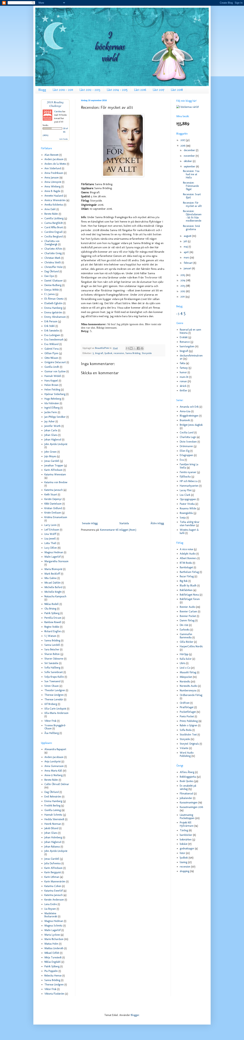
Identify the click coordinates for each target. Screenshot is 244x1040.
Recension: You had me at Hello (191, 174)
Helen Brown (51, 385)
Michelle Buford (53, 587)
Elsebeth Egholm (53, 303)
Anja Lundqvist (52, 761)
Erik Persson (50, 321)
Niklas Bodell (51, 604)
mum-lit (184, 377)
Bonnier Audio (187, 607)
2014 (183, 280)
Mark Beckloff (52, 573)
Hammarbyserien (189, 485)
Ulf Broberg (50, 704)
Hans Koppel (51, 380)
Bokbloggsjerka (188, 776)
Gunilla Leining (52, 810)
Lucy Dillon (50, 547)
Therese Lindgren (54, 695)
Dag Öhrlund (51, 271)
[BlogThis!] (131, 348)
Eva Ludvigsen (52, 335)
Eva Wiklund (51, 344)
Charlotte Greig (53, 253)
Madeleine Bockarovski (50, 915)
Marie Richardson (53, 939)
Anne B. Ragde (52, 191)
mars (187, 257)
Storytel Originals (189, 743)
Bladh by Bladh (188, 585)
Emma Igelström (53, 312)
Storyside (147, 353)
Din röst (184, 625)
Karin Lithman (51, 877)
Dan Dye (49, 276)
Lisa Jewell (50, 538)
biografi (99, 353)
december (190, 150)
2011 (183, 296)
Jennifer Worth (52, 426)
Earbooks (184, 629)
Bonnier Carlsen (188, 611)
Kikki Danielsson (53, 503)
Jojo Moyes (50, 456)
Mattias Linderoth (53, 948)
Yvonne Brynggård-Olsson (55, 727)
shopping (184, 871)
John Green (50, 451)
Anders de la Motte (55, 163)
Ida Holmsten (51, 403)
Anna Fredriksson (53, 173)
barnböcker (186, 835)
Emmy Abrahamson (55, 316)
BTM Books (186, 562)
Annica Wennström (55, 200)
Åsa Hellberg (51, 733)
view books (63, 139)
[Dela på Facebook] (138, 348)
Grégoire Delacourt (55, 362)
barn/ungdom (187, 346)
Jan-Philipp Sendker (55, 416)
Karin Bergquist (52, 872)
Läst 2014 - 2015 (117, 90)
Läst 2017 (158, 90)
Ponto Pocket (187, 716)
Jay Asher (49, 421)
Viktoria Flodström (54, 993)
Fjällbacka (185, 476)
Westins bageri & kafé (189, 531)
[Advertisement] (123, 489)
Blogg (42, 90)
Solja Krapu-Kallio (54, 676)
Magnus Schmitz (53, 925)
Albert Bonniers (188, 558)
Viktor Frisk (50, 720)
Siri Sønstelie (51, 663)
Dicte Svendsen (188, 441)
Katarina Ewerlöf (53, 890)
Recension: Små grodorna (191, 227)
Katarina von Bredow (55, 482)
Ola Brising (50, 608)
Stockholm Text (188, 734)
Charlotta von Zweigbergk (51, 242)
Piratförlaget (186, 707)
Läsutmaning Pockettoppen (187, 816)
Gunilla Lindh (51, 366)
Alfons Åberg (187, 772)
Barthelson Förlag (189, 572)
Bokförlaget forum (190, 599)
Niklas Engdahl (52, 961)
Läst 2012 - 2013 (89, 90)
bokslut (183, 844)
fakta (182, 363)
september (190, 166)
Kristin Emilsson (52, 512)
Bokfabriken (186, 590)
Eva (182, 459)
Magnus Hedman (53, 552)
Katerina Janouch (53, 490)
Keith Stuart (50, 494)
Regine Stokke (51, 626)
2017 (183, 140)
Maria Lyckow (52, 934)
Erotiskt (184, 337)
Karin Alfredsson (53, 470)
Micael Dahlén (52, 582)
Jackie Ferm (50, 412)
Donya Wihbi (51, 289)
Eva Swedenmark (53, 339)
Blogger (135, 1015)
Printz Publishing (189, 721)
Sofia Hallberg (52, 667)
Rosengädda (186, 513)
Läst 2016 (140, 90)
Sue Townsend (52, 681)
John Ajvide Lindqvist (55, 444)
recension (119, 353)
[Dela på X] (135, 348)
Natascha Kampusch (55, 596)
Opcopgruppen (188, 499)
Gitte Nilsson (51, 358)
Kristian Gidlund (53, 508)
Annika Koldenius (53, 204)
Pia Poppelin (51, 971)
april (186, 252)
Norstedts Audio (188, 686)
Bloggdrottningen (189, 415)
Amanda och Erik (189, 406)
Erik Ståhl (49, 326)
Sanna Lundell (52, 645)
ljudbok (108, 353)
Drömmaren (186, 446)
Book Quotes (186, 781)
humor (183, 372)
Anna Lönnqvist (52, 182)
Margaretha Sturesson (56, 561)
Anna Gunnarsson (54, 766)
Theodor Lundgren (54, 690)
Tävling (184, 830)
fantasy (184, 367)
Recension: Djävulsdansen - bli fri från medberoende (192, 216)
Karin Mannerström (54, 881)
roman (183, 381)
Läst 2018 (177, 90)
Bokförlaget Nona (189, 594)
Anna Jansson (51, 177)
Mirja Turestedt (53, 957)
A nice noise (186, 549)
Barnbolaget (186, 567)
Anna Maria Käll (53, 770)
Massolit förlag (188, 672)
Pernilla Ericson (52, 617)
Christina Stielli (52, 262)
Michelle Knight (53, 591)
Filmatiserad (186, 793)
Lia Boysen (50, 908)
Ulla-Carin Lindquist (55, 708)
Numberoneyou (188, 690)
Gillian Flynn (51, 353)
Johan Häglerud (52, 439)
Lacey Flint (186, 490)
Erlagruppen (186, 455)
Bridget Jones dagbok (191, 424)
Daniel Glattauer (53, 280)
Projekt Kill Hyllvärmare (186, 824)
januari (188, 268)
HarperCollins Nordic (191, 646)
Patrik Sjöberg (51, 613)
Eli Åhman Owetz (54, 298)
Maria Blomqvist (53, 569)
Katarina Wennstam (55, 474)
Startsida (124, 523)
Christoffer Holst (53, 267)
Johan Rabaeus (52, 846)
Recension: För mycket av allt (192, 204)
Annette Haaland (53, 195)
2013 (183, 285)
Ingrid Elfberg (51, 407)
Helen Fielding (52, 389)
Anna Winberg (52, 186)
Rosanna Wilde (188, 508)
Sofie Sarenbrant (53, 672)
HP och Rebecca (188, 481)
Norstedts (185, 681)
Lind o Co (185, 667)
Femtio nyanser (188, 472)
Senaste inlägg (90, 523)
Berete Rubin (51, 213)
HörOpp (184, 654)
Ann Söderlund (52, 168)
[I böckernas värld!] (187, 107)
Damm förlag (187, 620)
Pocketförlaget (188, 711)
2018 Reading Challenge (55, 104)
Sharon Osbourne (53, 658)
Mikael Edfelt (51, 953)
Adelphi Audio (188, 553)
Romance (185, 341)
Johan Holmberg (53, 837)
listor (182, 853)
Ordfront (184, 703)
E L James (49, 294)
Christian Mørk (52, 258)
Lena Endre (50, 904)
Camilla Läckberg (53, 218)
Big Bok (184, 581)
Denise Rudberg (52, 285)
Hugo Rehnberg (52, 398)
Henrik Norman (52, 824)
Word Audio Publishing (186, 754)
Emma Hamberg (53, 308)
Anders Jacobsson (53, 159)
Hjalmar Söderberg (54, 394)
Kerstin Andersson (54, 899)
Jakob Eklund (51, 828)
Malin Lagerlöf (52, 556)
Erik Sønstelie (51, 330)
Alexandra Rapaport (55, 749)
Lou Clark (185, 495)
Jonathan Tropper (53, 465)
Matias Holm (51, 943)
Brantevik (185, 420)
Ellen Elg (184, 450)
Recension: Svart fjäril (192, 196)
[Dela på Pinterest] (142, 348)
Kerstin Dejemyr (53, 499)
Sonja (183, 517)
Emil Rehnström (52, 796)
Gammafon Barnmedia (186, 636)
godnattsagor (187, 848)
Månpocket (186, 677)
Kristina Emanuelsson (55, 517)
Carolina (58, 111)
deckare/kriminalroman (191, 357)
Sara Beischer (51, 649)
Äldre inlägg (157, 523)
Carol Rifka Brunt (53, 227)
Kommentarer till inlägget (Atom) (118, 529)
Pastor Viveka (187, 503)
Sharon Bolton (52, 654)
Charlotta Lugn (188, 437)
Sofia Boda (186, 730)
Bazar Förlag (187, 576)
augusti (188, 236)
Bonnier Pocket (188, 616)
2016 (183, 145)
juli (186, 241)
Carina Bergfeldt (53, 223)
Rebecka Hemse (53, 975)
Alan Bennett (51, 154)
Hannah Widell (52, 376)
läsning (183, 862)
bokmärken (186, 839)
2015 (183, 275)
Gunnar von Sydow (55, 371)
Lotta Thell (50, 543)
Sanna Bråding (132, 353)
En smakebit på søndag (188, 787)
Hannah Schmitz (53, 814)
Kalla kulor (186, 658)
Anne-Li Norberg (53, 775)
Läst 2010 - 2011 (63, 90)
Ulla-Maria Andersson (56, 713)
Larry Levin (50, 525)
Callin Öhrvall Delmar (56, 784)
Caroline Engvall (53, 232)
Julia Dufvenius (52, 863)
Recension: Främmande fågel (191, 186)
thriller (183, 390)
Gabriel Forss (51, 348)
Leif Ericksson (51, 529)
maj (186, 246)
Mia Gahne (50, 578)
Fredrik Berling (52, 805)
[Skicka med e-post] (127, 348)
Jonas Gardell (51, 461)
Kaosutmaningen (188, 802)
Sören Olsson (51, 686)
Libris (182, 663)
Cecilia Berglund (53, 236)
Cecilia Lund (186, 432)
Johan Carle (50, 430)
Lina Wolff (50, 534)
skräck (183, 386)
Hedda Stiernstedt (54, 819)
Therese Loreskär (53, 699)
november (190, 155)
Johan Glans (50, 435)
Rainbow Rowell (52, 622)
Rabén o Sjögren (188, 725)
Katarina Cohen (52, 886)
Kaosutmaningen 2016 (191, 807)
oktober (188, 161)
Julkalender (186, 798)
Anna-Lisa (185, 411)
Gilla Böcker (186, 641)
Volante (184, 748)
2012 (183, 291)
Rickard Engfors (52, 631)
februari (188, 262)
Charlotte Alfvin (53, 248)
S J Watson (50, 636)
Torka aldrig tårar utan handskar (189, 523)
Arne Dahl (50, 209)
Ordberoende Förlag (191, 695)
